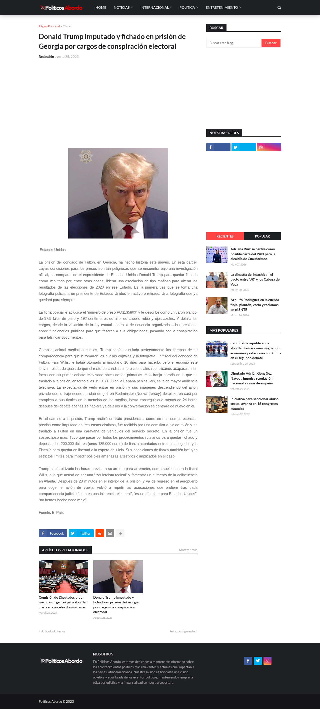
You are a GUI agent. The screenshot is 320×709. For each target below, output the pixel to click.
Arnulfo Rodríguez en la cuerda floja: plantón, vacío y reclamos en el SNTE (254, 305)
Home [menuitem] (101, 7)
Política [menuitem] (187, 7)
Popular (262, 236)
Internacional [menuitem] (154, 7)
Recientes (225, 236)
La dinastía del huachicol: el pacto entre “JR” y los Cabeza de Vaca (255, 279)
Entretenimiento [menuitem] (222, 7)
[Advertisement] (118, 101)
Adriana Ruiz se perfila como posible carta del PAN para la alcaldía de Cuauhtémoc (252, 254)
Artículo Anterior (53, 631)
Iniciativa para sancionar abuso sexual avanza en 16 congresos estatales (254, 404)
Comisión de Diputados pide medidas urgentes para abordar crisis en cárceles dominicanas (63, 602)
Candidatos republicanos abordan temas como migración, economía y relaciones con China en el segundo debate (255, 350)
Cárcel (67, 26)
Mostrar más (188, 550)
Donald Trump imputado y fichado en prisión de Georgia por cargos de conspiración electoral (115, 604)
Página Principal (49, 26)
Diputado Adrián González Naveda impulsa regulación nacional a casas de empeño (251, 378)
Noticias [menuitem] (122, 7)
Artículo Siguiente (182, 631)
